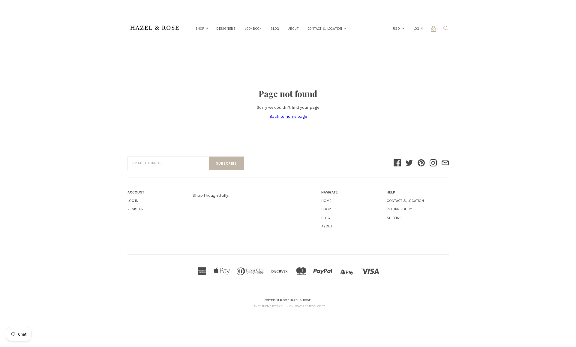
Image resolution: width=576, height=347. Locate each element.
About (293, 29)
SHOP (326, 209)
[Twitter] (409, 163)
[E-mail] (445, 163)
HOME (326, 201)
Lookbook (253, 29)
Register (135, 209)
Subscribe (226, 164)
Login (418, 29)
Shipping (394, 218)
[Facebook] (397, 163)
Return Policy (399, 209)
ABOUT (326, 226)
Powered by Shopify (310, 306)
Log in (133, 201)
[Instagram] (433, 163)
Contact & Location (325, 29)
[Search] (446, 29)
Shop (200, 29)
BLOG (325, 218)
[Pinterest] (421, 163)
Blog (275, 29)
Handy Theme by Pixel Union (272, 306)
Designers (226, 29)
